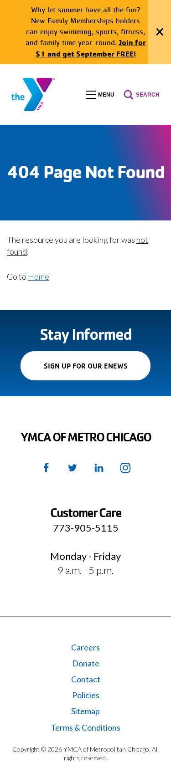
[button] (100, 95)
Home (38, 276)
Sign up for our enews (97, 370)
